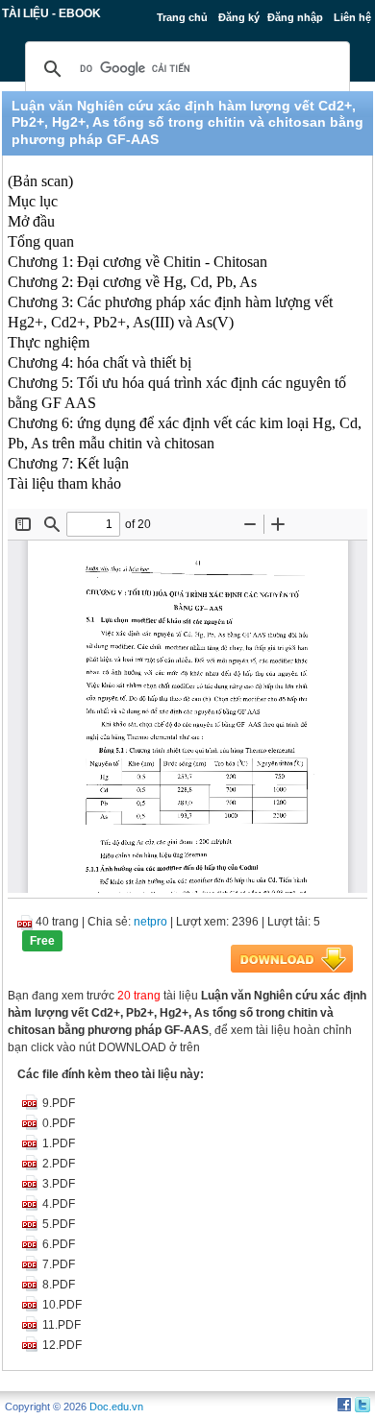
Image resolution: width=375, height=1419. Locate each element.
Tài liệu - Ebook (51, 13)
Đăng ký (239, 17)
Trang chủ (182, 17)
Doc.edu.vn (116, 1406)
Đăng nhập (295, 17)
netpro (150, 921)
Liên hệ (352, 17)
